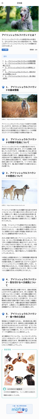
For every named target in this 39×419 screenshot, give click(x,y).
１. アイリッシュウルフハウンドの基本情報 (20, 61)
